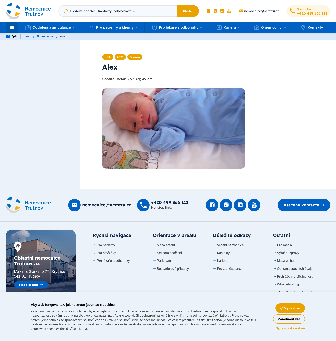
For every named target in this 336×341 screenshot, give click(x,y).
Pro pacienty (106, 245)
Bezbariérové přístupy (173, 269)
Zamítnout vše (289, 319)
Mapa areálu (28, 285)
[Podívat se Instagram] (215, 11)
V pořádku (291, 308)
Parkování (164, 261)
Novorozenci (45, 36)
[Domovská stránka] (28, 205)
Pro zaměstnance (229, 269)
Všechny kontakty (301, 205)
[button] (50, 27)
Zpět (14, 36)
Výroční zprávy (288, 253)
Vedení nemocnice (230, 245)
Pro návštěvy (106, 253)
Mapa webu (285, 261)
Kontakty (315, 27)
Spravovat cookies (290, 328)
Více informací (79, 328)
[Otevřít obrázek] (173, 128)
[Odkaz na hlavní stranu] (28, 11)
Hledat (188, 11)
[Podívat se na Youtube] (229, 11)
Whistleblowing (288, 284)
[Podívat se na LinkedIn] (222, 11)
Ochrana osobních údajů (294, 269)
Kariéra (222, 261)
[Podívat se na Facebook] (208, 11)
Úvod (27, 36)
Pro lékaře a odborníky (113, 261)
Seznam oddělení (169, 253)
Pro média (284, 245)
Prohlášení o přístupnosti (295, 276)
